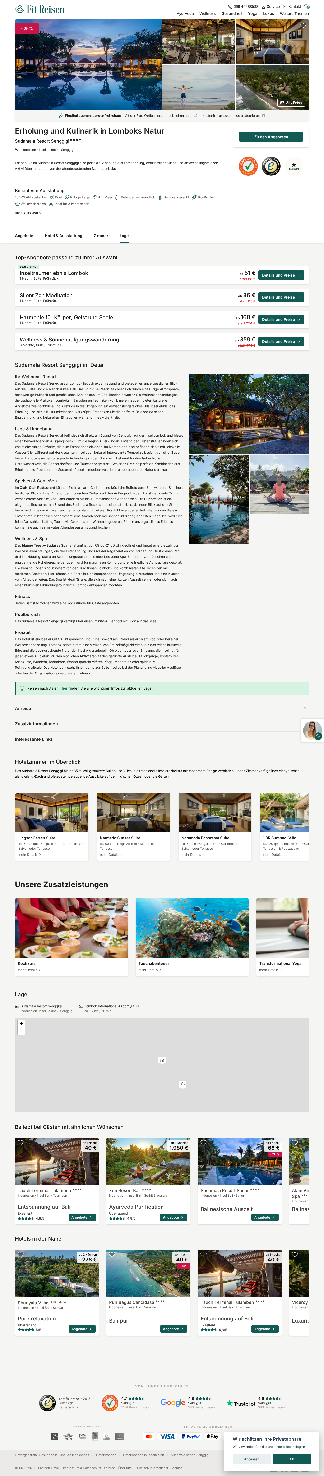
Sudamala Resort (225, 1190)
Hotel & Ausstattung (63, 235)
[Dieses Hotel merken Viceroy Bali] (295, 1254)
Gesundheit (232, 13)
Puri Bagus (131, 1302)
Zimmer (101, 235)
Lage (124, 235)
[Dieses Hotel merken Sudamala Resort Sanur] (203, 1142)
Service (109, 1468)
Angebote (24, 235)
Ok (292, 1459)
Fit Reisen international (151, 1468)
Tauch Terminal (44, 1190)
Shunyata (42, 1302)
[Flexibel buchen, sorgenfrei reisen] (263, 115)
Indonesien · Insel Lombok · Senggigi (47, 150)
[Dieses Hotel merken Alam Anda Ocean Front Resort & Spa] (295, 1142)
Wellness (207, 13)
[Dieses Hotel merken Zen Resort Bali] (112, 1142)
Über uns (125, 1468)
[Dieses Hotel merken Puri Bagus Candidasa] (112, 1254)
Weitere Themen (294, 13)
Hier (64, 688)
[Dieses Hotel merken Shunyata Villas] (20, 1254)
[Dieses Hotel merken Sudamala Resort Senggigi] (303, 25)
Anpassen (251, 1459)
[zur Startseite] (40, 9)
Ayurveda (185, 13)
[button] (182, 1085)
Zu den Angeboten (271, 137)
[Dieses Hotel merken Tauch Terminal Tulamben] (20, 1142)
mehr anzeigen (26, 212)
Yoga (252, 13)
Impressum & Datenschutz (82, 1468)
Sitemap (176, 1468)
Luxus (268, 13)
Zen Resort (125, 1190)
